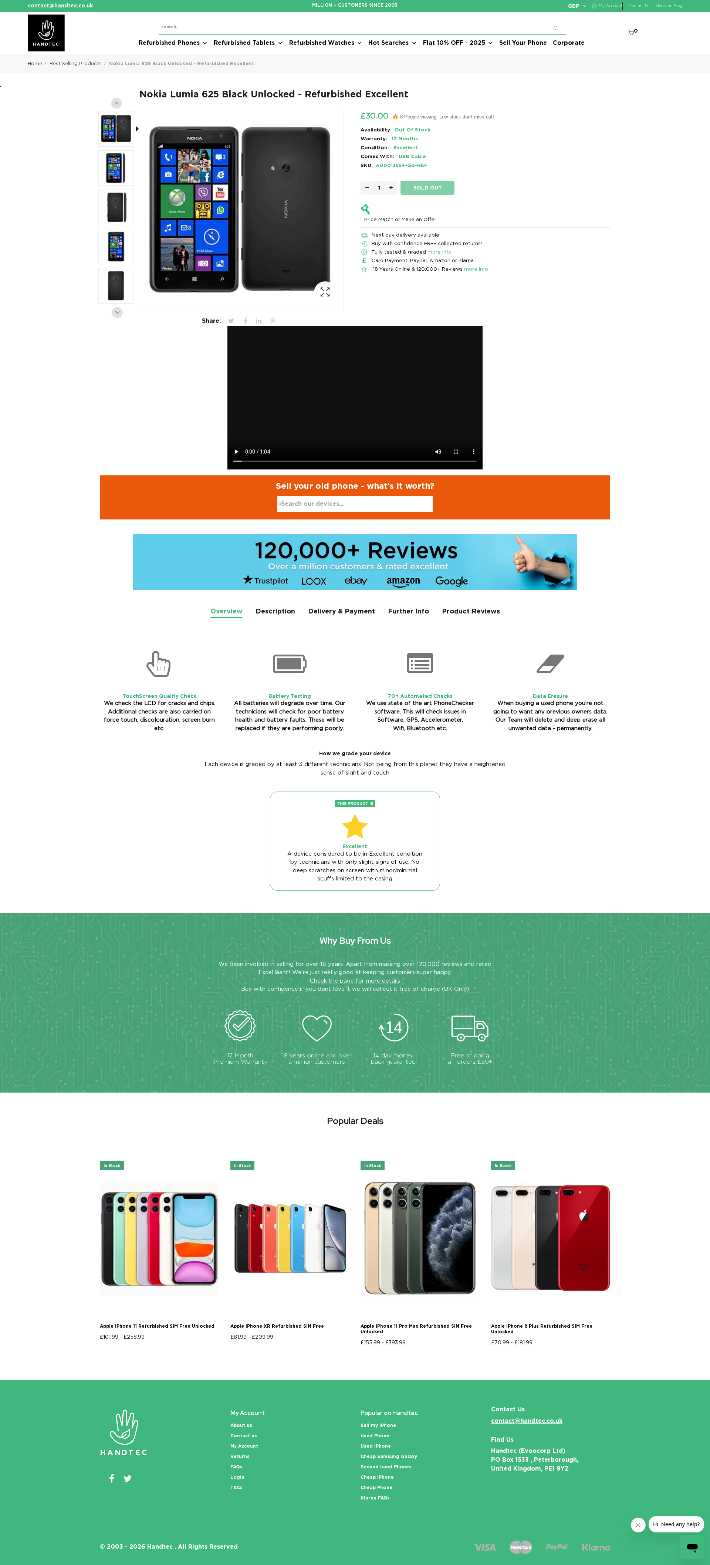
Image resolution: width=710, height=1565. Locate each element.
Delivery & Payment (341, 611)
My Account (244, 1446)
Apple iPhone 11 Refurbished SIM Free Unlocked (157, 1326)
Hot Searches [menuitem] (388, 42)
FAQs (236, 1466)
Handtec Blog (669, 6)
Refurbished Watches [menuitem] (321, 42)
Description (275, 611)
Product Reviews (471, 611)
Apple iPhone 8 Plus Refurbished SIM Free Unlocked (541, 1328)
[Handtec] (46, 32)
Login (237, 1477)
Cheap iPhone (377, 1477)
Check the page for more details (355, 980)
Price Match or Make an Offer (400, 219)
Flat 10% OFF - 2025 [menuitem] (454, 42)
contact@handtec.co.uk (526, 1420)
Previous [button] (116, 103)
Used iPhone (376, 1446)
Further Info (408, 611)
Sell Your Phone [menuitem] (523, 42)
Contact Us (639, 6)
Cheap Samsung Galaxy (389, 1456)
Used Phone (375, 1435)
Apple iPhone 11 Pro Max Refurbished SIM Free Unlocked (416, 1328)
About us (241, 1425)
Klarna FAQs (375, 1498)
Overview (226, 611)
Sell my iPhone (378, 1425)
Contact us (243, 1435)
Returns (240, 1456)
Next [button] (117, 312)
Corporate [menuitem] (569, 42)
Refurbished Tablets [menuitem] (244, 42)
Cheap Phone (376, 1487)
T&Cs (236, 1487)
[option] (120, 130)
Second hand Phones (386, 1466)
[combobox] (355, 504)
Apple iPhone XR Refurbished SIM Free (277, 1326)
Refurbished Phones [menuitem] (169, 42)
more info (439, 252)
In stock (112, 1165)
